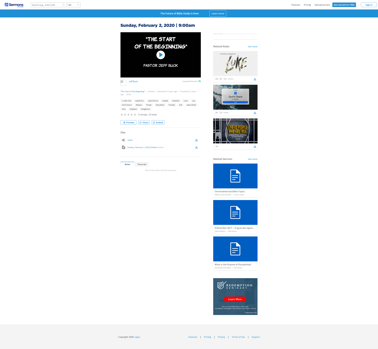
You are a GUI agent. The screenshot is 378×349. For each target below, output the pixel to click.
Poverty (172, 105)
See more (253, 46)
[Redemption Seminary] (235, 296)
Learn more (217, 13)
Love (186, 101)
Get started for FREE (344, 4)
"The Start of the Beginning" (132, 91)
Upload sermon (322, 4)
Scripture (133, 109)
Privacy (221, 336)
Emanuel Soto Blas (223, 267)
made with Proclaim (190, 81)
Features (295, 4)
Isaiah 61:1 (139, 101)
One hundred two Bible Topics (230, 191)
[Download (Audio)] (197, 140)
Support (256, 336)
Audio (130, 140)
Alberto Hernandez (223, 194)
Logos (136, 336)
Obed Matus (220, 231)
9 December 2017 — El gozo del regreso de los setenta (242, 227)
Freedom (175, 101)
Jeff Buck (133, 81)
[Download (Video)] (197, 147)
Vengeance (145, 109)
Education (160, 105)
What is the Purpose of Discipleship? (233, 264)
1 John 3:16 (126, 101)
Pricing (307, 4)
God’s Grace (127, 105)
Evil (180, 105)
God (123, 109)
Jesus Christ (191, 105)
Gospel (165, 101)
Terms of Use (238, 336)
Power (148, 105)
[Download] (255, 79)
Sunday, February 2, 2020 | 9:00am (145, 147)
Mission (139, 105)
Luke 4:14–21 (153, 101)
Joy (193, 101)
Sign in (368, 4)
